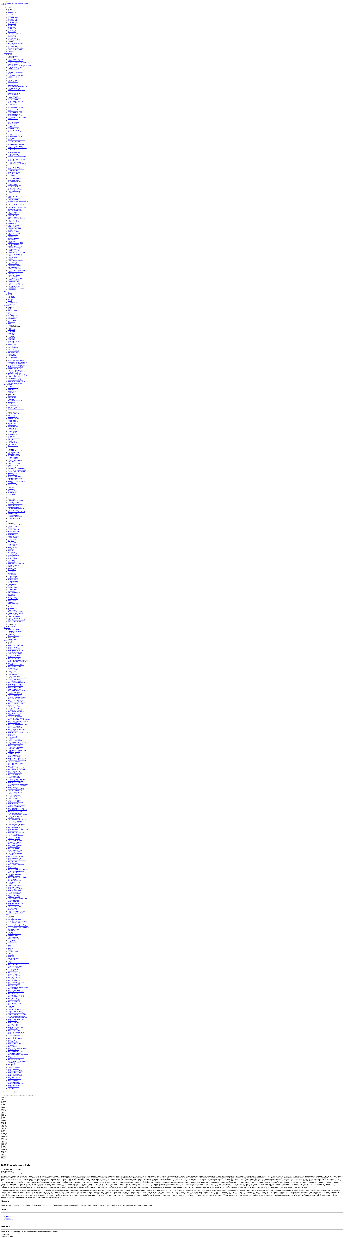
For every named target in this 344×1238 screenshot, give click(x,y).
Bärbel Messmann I (13, 581)
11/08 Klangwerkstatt (14, 897)
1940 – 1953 (11, 334)
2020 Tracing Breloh (14, 88)
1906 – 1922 (11, 338)
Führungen (11, 296)
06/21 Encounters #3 (14, 984)
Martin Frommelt (12, 423)
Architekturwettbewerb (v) (15, 612)
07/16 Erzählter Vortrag (14, 782)
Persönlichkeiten (12, 51)
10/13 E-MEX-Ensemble (15, 840)
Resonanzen (11, 304)
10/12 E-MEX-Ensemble (15, 853)
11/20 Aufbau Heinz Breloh (16, 1009)
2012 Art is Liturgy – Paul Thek (17, 164)
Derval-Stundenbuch (14, 518)
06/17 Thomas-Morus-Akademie (17, 768)
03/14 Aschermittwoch (14, 1043)
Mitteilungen (11, 626)
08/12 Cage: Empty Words (15, 856)
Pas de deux (11, 494)
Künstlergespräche (13, 935)
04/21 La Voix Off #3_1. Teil (16, 998)
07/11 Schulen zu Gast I (14, 880)
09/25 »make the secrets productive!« (18, 963)
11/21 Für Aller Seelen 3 (15, 716)
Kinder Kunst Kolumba (14, 934)
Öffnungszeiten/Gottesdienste (16, 48)
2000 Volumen (12, 239)
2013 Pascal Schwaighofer (15, 162)
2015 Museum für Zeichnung (16, 144)
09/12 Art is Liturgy (13, 1056)
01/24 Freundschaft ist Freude (16, 690)
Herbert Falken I (12, 420)
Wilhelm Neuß (12, 346)
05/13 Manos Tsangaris (14, 1053)
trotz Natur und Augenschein (16, 621)
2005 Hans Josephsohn (14, 217)
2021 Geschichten (13, 85)
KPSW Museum (12, 462)
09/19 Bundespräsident (14, 745)
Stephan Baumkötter (13, 536)
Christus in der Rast (13, 452)
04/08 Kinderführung (14, 1087)
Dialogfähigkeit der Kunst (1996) (17, 375)
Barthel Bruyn (12, 492)
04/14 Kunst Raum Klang (15, 1038)
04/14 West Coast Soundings (16, 832)
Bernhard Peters (12, 589)
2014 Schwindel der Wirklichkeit (17, 148)
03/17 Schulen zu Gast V (15, 773)
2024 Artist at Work (13, 69)
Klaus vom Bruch (13, 547)
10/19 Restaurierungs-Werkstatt (17, 742)
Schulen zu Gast (12, 945)
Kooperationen (12, 314)
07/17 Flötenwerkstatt (14, 765)
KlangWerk (11, 956)
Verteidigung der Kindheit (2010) (17, 362)
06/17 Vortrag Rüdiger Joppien (16, 769)
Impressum (8, 1216)
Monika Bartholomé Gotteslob (16, 471)
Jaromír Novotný (12, 587)
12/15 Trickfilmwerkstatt (15, 790)
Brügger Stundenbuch (14, 505)
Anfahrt (10, 293)
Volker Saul (11, 591)
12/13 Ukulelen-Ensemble (15, 835)
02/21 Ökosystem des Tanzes (16, 1005)
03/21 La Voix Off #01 (14, 1003)
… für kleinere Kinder (14, 922)
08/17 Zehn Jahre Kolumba (15, 763)
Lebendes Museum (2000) (15, 370)
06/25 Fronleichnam (13, 663)
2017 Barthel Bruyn (13, 127)
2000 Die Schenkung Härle (15, 243)
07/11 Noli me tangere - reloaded (17, 1066)
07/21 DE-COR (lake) (14, 723)
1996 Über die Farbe (14, 280)
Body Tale (11, 541)
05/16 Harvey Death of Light (16, 789)
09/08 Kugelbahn (13, 1080)
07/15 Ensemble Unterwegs (16, 808)
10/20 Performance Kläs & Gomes (17, 1017)
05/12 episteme (12, 866)
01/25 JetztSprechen (13, 668)
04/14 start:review (13, 831)
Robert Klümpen (12, 568)
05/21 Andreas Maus (14, 990)
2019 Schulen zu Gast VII (15, 107)
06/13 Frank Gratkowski (15, 845)
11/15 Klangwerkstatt (14, 795)
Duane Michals (12, 584)
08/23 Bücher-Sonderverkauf (16, 698)
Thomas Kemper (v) (13, 565)
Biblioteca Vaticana (13, 608)
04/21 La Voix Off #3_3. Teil (16, 995)
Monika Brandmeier (13, 542)
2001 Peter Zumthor (13, 238)
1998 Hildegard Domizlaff (15, 260)
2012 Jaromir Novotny (14, 172)
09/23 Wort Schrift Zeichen (15, 966)
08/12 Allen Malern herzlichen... (17, 860)
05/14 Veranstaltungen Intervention (18, 829)
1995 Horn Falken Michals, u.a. (17, 285)
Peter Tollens (11, 441)
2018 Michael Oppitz (14, 114)
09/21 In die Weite (13, 971)
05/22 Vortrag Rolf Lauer (15, 713)
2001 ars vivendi (12, 236)
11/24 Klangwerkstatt (14, 676)
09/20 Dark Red (12, 1021)
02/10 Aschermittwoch (14, 892)
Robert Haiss (11, 557)
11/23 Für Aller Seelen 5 (15, 694)
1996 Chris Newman (14, 275)
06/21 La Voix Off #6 (14, 980)
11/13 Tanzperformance (14, 837)
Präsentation (11, 322)
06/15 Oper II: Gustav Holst (16, 1032)
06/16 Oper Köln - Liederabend (17, 785)
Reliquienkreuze (12, 475)
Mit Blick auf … (12, 942)
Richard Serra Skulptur (14, 476)
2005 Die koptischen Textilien (16, 219)
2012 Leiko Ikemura (13, 167)
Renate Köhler (12, 570)
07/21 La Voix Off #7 (14, 979)
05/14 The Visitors (13, 1042)
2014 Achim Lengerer (14, 152)
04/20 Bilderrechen (13, 1022)
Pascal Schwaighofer (14, 592)
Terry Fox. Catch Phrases (15, 478)
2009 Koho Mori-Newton (15, 196)
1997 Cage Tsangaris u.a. (15, 262)
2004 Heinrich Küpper (14, 227)
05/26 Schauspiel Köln (14, 649)
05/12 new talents (13, 868)
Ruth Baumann (12, 534)
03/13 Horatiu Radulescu (15, 850)
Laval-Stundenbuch (13, 502)
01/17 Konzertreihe (13, 776)
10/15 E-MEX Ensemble (15, 797)
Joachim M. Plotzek (13, 341)
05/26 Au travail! (12, 647)
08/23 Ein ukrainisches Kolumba (17, 697)
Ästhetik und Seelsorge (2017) (16, 360)
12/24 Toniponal (12, 673)
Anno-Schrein (12, 489)
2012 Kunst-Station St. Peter (16, 169)
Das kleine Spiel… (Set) (15, 525)
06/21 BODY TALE (14, 726)
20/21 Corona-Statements (15, 727)
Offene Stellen (12, 320)
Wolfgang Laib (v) (13, 578)
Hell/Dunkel (5, 1234)
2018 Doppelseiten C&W (15, 112)
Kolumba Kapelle (13, 465)
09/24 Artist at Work (13, 964)
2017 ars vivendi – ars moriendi (17, 117)
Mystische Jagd (12, 473)
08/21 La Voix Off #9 (14, 976)
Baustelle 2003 (12, 32)
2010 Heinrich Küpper (14, 185)
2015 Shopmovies (13, 138)
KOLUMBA (4, 1)
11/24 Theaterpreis (13, 674)
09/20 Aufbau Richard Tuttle (16, 1019)
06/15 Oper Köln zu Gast (15, 811)
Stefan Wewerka (12, 600)
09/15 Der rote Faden (14, 1030)
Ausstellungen (9, 3)
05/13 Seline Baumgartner (15, 1051)
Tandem (10, 950)
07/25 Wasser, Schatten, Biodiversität (18, 660)
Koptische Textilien (13, 402)
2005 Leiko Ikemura (13, 214)
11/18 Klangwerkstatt (14, 752)
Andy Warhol (12, 444)
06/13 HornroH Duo (14, 847)
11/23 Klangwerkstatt (14, 692)
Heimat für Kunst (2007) (15, 368)
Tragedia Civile (12, 479)
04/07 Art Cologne (13, 908)
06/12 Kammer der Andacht (16, 864)
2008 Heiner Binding (14, 199)
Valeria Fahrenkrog (13, 555)
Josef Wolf (11, 602)
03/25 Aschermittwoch (14, 666)
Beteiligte (10, 14)
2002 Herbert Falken (14, 233)
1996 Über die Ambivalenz (15, 272)
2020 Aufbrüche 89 (13, 96)
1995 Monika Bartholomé (15, 286)
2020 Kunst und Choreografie (16, 90)
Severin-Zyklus (12, 491)
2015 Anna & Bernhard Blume (16, 140)
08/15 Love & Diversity (14, 806)
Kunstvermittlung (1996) (15, 373)
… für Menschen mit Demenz (16, 924)
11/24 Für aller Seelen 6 (14, 679)
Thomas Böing (12, 539)
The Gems (11, 943)
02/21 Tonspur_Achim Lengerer (17, 729)
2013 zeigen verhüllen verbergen (17, 156)
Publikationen (8, 384)
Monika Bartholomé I (14, 529)
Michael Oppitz (12, 433)
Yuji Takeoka (11, 594)
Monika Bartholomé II (14, 531)
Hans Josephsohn (13, 426)
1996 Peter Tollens (13, 273)
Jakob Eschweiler (13, 347)
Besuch (6, 291)
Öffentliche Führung (13, 929)
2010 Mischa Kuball (13, 180)
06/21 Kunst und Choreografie (16, 982)
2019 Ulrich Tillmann (14, 103)
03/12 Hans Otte (12, 872)
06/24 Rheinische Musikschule (16, 682)
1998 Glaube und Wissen (15, 254)
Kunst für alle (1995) (14, 376)
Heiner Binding (12, 537)
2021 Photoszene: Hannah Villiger (17, 86)
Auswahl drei (11, 399)
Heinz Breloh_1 (12, 544)
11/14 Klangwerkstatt (14, 818)
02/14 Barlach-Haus (13, 834)
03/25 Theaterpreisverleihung (16, 665)
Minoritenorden (12, 46)
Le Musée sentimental (14, 405)
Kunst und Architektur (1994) (16, 381)
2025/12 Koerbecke (13, 639)
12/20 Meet (11, 1006)
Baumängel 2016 (13, 20)
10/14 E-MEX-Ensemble (15, 821)
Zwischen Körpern (13, 951)
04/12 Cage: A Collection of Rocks (18, 869)
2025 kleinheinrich (13, 64)
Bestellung (11, 386)
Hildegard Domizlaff (14, 418)
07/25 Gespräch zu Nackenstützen (17, 661)
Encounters (11, 955)
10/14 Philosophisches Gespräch (17, 819)
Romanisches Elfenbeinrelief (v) (17, 481)
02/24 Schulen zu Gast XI (15, 686)
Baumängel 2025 (13, 17)
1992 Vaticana (12, 289)
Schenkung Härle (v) (14, 407)
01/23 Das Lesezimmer (14, 705)
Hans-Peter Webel (13, 599)
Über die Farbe (12, 610)
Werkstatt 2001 (12, 36)
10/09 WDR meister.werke (15, 1074)
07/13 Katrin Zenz (13, 843)
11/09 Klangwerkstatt (14, 893)
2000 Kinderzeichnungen (15, 244)
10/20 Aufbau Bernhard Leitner (17, 1014)
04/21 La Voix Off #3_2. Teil (16, 996)
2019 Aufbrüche (12, 104)
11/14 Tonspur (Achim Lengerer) (17, 814)
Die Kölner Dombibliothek (15, 613)
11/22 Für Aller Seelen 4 (15, 710)
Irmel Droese (11, 552)
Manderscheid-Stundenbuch (16, 508)
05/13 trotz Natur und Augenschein (18, 1054)
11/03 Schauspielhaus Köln (15, 913)
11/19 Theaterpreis (13, 737)
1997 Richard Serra (13, 264)
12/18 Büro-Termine (13, 748)
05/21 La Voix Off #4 (14, 988)
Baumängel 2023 (13, 19)
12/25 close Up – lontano (15, 653)
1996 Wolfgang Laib (14, 276)
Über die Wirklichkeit (14, 616)
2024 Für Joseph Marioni (15, 67)
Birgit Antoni (11, 528)
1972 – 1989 (11, 331)
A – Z (9, 309)
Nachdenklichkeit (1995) (15, 378)
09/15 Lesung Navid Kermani (16, 805)
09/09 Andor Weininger (14, 895)
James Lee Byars (12, 417)
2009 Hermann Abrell (14, 198)
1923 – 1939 (11, 336)
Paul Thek (11, 439)
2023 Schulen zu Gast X (15, 74)
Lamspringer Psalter (13, 510)
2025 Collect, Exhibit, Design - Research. (19, 65)
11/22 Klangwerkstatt (14, 707)
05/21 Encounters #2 (14, 993)
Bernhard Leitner (13, 579)
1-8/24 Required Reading (15, 689)
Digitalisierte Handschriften (15, 500)
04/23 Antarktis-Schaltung (15, 703)
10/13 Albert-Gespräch (14, 842)
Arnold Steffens (12, 349)
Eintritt (10, 294)
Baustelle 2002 (12, 35)
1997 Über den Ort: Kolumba (16, 270)
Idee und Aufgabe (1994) (15, 383)
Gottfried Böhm (12, 45)
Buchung (10, 918)
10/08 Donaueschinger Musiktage (17, 898)
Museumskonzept (13, 317)
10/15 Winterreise (13, 798)
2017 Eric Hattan (13, 123)
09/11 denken (11, 1064)
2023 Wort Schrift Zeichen (15, 72)
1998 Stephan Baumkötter (15, 256)
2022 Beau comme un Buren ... (17, 75)
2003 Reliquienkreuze (14, 225)
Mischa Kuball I (12, 571)
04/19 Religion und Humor (15, 747)
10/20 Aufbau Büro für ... (15, 1011)
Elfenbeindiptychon (13, 454)
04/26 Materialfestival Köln (15, 650)
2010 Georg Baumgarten (15, 190)
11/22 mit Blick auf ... (14, 708)
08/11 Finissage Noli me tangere (17, 1061)
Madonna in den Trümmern (15, 43)
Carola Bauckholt (13, 533)
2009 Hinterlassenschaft (21, 3)
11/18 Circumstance (13, 753)
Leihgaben (11, 632)
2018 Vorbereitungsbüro (15, 111)
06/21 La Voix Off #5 (14, 985)
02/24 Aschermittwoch (14, 687)
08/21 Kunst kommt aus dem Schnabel (19, 719)
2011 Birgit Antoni (13, 173)
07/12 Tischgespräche (14, 861)
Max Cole (11, 549)
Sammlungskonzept (13, 629)
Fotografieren (11, 297)
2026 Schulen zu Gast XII (15, 59)
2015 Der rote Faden (14, 141)
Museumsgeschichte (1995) (15, 380)
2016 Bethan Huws (13, 135)
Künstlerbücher (12, 404)
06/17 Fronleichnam (13, 766)
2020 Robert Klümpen (14, 98)
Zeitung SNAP (12, 391)
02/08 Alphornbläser (13, 905)
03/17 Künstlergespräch (14, 774)
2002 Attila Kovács (13, 231)
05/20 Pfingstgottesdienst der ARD (18, 732)
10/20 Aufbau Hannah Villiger (16, 1013)
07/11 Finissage (12, 879)
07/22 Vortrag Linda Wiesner (16, 711)
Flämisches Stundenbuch (15, 516)
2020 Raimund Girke (14, 93)
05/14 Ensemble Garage (15, 827)
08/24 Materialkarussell (14, 681)
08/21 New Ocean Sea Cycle (16, 718)
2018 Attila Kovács (13, 109)
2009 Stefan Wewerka (14, 191)
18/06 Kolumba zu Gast (14, 755)
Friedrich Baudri (12, 357)
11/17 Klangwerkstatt (14, 761)
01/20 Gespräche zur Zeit (15, 734)
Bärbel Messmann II (13, 583)
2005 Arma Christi (13, 215)
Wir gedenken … (13, 325)
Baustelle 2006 (12, 27)
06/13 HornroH (12, 1046)
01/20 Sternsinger (13, 736)
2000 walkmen (12, 241)
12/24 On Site (12, 671)
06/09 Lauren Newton (14, 1077)
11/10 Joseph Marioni (14, 882)
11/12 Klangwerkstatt (14, 852)
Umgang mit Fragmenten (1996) (17, 372)
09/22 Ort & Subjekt (13, 967)
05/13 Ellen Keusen (13, 1050)
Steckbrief (11, 323)
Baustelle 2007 (12, 24)
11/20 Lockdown (13, 1008)
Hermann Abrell (12, 526)
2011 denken (11, 175)
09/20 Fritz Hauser (13, 731)
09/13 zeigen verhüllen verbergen (17, 1048)
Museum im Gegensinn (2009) (16, 363)
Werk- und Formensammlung (16, 409)
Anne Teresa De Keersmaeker (16, 563)
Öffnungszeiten (12, 302)
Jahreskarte (11, 299)
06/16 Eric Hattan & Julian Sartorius (18, 784)
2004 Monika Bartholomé (15, 222)
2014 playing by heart (14, 149)
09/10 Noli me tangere (14, 1069)
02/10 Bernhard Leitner (14, 890)
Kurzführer (11, 389)
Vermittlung (7, 914)
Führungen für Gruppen (14, 919)
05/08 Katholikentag (13, 901)
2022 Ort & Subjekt (13, 77)
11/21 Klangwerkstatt (14, 715)
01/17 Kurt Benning (13, 1025)
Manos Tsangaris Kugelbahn (16, 468)
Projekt (10, 11)
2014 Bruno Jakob (13, 154)
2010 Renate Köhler (13, 188)
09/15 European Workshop (15, 802)
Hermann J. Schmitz (13, 351)
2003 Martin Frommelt (14, 228)
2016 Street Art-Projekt (14, 128)
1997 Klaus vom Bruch (14, 268)
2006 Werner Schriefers (14, 209)
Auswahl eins (12, 396)
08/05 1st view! (12, 909)
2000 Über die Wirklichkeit (15, 246)
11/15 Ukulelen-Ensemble (15, 792)
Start (3, 3)
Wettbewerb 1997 (13, 38)
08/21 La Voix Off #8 (14, 977)
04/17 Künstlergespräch (14, 771)
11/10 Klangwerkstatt (14, 884)
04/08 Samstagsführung (14, 1085)
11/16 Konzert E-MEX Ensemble (17, 779)
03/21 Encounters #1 (14, 1000)
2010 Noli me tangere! (14, 181)
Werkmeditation (12, 947)
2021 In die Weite (13, 82)
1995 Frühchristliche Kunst (15, 278)
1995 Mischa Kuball (13, 281)
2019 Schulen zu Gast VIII (15, 101)
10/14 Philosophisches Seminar (17, 824)
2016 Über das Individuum (15, 132)
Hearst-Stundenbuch (13, 515)
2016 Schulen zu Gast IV (15, 136)
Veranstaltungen (8, 641)
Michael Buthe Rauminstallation (17, 470)
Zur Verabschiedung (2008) (15, 367)
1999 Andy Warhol (13, 251)
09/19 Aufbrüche (12, 1040)
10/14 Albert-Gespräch (14, 823)
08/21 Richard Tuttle (14, 972)
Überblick (11, 328)
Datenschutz (8, 1215)
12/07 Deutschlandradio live (16, 906)
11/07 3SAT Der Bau (14, 1088)
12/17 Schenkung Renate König (17, 760)
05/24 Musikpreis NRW (14, 684)
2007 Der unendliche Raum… (16, 204)
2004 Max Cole (12, 223)
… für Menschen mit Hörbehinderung (18, 927)
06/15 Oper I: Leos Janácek (15, 1034)
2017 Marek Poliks (13, 122)
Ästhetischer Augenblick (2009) (17, 365)
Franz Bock (11, 354)
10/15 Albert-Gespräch (14, 800)
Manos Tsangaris (12, 442)
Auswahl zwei (12, 397)
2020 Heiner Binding (14, 99)
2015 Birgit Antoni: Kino (15, 146)
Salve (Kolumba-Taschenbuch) (16, 620)
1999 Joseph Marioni (14, 249)
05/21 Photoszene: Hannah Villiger (18, 987)
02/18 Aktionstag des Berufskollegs (18, 758)
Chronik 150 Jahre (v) (14, 618)
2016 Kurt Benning (13, 130)
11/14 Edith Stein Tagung (15, 816)
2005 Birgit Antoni (13, 220)
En (5, 4)
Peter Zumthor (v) (13, 603)
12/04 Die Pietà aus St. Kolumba (17, 911)
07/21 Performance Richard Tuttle (17, 724)
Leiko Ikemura (12, 425)
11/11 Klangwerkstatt (14, 876)
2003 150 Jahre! (12, 230)
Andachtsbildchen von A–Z (16, 401)
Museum (6, 305)
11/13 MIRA (11, 1045)
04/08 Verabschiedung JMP (15, 903)
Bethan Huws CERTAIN (15, 450)
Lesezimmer (11, 940)
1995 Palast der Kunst (14, 283)
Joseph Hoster (12, 344)
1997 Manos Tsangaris (14, 265)
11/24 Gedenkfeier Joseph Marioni (17, 678)
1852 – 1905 (11, 339)
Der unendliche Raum (14, 615)
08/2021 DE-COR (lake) (15, 974)
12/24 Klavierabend (13, 669)
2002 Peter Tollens (13, 235)
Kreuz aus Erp (12, 467)
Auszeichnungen (12, 310)
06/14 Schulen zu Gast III (15, 826)
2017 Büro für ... (12, 125)
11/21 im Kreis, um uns (14, 969)
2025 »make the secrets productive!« (18, 62)
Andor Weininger (13, 446)
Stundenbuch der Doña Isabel (16, 512)
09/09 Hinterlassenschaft (15, 1075)
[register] (19, 1233)
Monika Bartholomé (13, 413)
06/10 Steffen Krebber (14, 887)
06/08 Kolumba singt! (14, 900)
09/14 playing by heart (14, 1037)
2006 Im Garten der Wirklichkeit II (18, 207)
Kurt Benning (12, 415)
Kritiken (10, 312)
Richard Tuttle (12, 597)
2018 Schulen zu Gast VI (15, 115)
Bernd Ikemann (12, 558)
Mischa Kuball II (12, 573)
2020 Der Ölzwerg (13, 94)
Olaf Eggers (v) (12, 554)
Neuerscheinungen (13, 388)
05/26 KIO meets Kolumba (15, 645)
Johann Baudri (12, 355)
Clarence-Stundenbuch (14, 507)
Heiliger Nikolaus (13, 457)
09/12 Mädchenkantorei (14, 855)
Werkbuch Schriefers (14, 438)
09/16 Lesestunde (13, 803)
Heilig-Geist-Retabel (14, 458)
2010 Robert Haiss (13, 186)
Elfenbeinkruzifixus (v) (14, 455)
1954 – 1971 (11, 333)
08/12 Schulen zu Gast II (15, 858)
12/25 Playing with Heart (15, 652)
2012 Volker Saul (13, 170)
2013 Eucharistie (12, 161)
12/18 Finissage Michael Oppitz (17, 750)
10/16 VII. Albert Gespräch (15, 781)
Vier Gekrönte (12, 483)
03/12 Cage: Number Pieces (16, 871)
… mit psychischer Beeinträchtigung (18, 926)
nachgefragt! (11, 930)
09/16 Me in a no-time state (15, 1027)
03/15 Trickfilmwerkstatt (15, 813)
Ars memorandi (12, 513)
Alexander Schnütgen (14, 352)
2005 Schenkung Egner (14, 212)
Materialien (11, 16)
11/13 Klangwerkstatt (14, 839)
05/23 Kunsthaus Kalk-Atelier (16, 702)
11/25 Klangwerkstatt (14, 655)
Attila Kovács (12, 428)
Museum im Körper (13, 958)
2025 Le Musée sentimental (15, 61)
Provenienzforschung (14, 636)
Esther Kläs (11, 566)
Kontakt (10, 301)
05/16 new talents (13, 787)
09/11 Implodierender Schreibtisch (17, 877)
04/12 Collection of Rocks (15, 1059)
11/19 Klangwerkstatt (14, 739)
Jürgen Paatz (11, 436)
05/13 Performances (13, 848)
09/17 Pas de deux (13, 1024)
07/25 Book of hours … (14, 658)
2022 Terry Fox (12, 80)
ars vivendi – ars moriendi (15, 504)
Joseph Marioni (12, 434)
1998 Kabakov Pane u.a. (15, 259)
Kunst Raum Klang (13, 938)
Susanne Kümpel (13, 430)
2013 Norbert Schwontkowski (16, 159)
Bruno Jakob (11, 562)
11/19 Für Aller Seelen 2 (15, 740)
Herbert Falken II (13, 421)
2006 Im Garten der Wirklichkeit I (17, 210)
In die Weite (11, 496)
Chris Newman (12, 586)
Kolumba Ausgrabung (14, 463)
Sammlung (7, 628)
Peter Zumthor (12, 12)
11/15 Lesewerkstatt (13, 794)
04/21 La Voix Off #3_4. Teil (16, 992)
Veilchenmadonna (13, 484)
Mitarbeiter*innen (13, 315)
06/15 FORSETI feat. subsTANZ (17, 810)
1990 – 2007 (11, 330)
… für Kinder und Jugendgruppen (17, 921)
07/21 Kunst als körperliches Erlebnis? (19, 721)
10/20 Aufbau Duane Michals (16, 1016)
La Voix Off (11, 959)
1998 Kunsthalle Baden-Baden (16, 252)
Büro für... (11, 550)
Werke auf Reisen (13, 56)
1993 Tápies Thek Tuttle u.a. (16, 288)
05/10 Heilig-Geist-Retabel (15, 889)
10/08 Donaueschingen (14, 1079)
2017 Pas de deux (13, 119)
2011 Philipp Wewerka (14, 178)
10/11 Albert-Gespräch (14, 874)
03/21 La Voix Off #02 (14, 1001)
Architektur (7, 8)
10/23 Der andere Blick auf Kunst (17, 695)
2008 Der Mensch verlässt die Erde (18, 201)
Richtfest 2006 (12, 25)
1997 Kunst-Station (13, 267)
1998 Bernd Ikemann (14, 257)
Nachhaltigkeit (12, 318)
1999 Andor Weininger (14, 247)
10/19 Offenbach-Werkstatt (15, 744)
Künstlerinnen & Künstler (15, 631)
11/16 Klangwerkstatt (14, 777)
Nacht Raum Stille (13, 937)
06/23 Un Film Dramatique (15, 700)
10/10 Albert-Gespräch (14, 885)
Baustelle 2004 (12, 30)
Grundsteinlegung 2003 (14, 33)
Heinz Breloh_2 (12, 545)
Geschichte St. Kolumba (15, 49)
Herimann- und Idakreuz (15, 460)
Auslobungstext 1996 (14, 40)
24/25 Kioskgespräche (14, 657)
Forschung (11, 634)
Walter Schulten (12, 343)
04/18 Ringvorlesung (14, 756)
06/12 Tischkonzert (13, 863)
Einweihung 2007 (13, 22)
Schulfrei (10, 948)
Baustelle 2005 (12, 28)
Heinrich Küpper (12, 431)
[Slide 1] (5, 1095)
